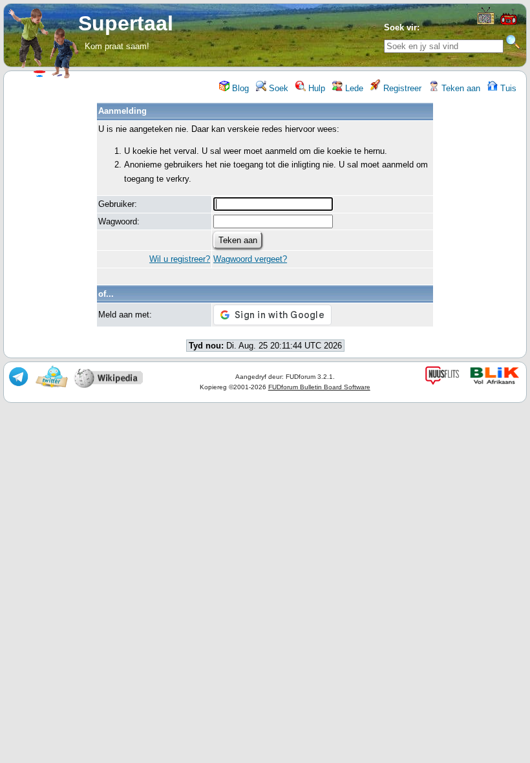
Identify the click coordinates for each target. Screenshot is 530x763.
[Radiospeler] (508, 23)
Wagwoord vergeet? (250, 259)
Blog (239, 88)
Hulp (315, 88)
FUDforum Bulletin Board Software (319, 387)
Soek (277, 88)
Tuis (507, 88)
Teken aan (459, 88)
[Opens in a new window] (485, 22)
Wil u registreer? (179, 259)
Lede (353, 88)
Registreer (401, 88)
